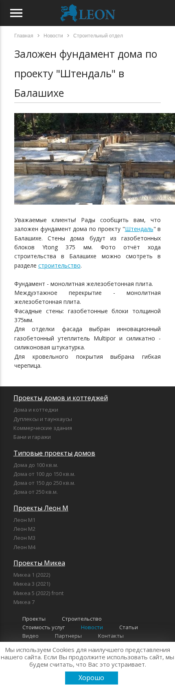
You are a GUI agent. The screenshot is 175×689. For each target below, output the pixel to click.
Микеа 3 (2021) (31, 584)
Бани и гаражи (32, 437)
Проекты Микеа (39, 562)
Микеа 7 (24, 602)
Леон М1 (24, 520)
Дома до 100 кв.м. (35, 465)
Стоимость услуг (43, 627)
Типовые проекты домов (54, 453)
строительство (59, 265)
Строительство (82, 618)
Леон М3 (24, 538)
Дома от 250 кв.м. (35, 492)
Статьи (128, 627)
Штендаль (139, 229)
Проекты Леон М (40, 508)
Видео (30, 635)
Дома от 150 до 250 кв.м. (44, 483)
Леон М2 (24, 529)
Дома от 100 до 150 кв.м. (44, 474)
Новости (92, 627)
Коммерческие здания (42, 428)
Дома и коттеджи (35, 409)
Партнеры (68, 635)
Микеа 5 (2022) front (38, 593)
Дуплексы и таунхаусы (42, 419)
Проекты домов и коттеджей (60, 397)
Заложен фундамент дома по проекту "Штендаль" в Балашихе (85, 73)
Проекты (34, 618)
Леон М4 (24, 547)
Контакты (111, 635)
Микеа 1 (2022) (31, 575)
